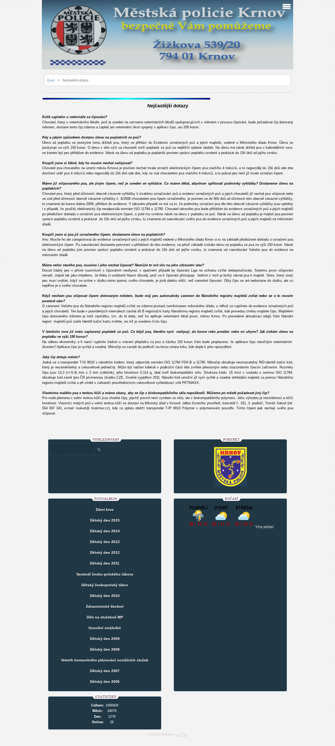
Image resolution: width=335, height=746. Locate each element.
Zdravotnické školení (105, 606)
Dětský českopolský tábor (104, 585)
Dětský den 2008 (105, 649)
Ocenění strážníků (104, 628)
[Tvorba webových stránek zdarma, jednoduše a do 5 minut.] (178, 735)
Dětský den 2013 (105, 542)
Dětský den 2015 (105, 520)
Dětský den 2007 (105, 671)
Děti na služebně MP (105, 617)
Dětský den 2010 (105, 596)
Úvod (50, 80)
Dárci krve (105, 509)
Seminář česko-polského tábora (104, 574)
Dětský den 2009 (105, 639)
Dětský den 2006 (105, 681)
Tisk (184, 734)
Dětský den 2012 (105, 552)
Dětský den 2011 (104, 563)
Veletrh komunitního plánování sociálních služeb (104, 660)
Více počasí (264, 527)
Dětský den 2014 (105, 531)
